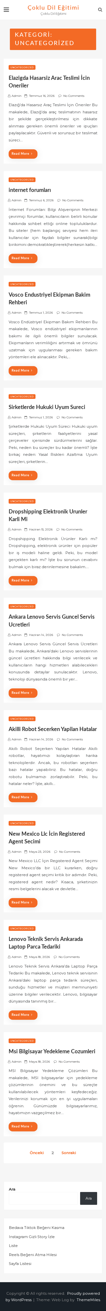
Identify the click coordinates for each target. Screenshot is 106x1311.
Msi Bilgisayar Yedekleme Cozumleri (52, 1051)
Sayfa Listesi (20, 1263)
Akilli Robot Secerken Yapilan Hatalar (53, 729)
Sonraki (69, 1152)
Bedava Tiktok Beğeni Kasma (36, 1227)
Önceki (37, 1152)
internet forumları (30, 190)
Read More (20, 153)
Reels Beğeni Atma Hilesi (33, 1254)
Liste (13, 1245)
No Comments (73, 96)
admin (16, 96)
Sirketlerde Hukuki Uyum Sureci (47, 407)
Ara (12, 1189)
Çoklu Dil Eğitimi (53, 8)
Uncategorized (22, 67)
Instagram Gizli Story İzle (32, 1236)
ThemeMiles (88, 1299)
